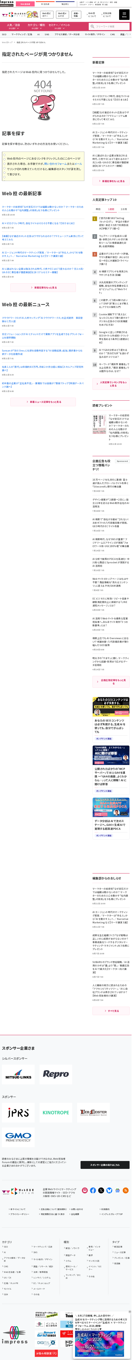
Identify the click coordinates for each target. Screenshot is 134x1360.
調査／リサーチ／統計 (43, 1266)
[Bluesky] (109, 1190)
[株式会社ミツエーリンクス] (18, 1074)
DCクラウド (104, 2)
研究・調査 (113, 2)
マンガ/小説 (94, 1260)
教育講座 (98, 4)
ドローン (91, 4)
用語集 (117, 1263)
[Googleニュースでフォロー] (117, 1190)
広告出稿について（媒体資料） (54, 1209)
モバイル (7, 1288)
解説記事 (118, 1246)
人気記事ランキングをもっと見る (113, 384)
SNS (47, 34)
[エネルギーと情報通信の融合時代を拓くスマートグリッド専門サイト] (46, 1335)
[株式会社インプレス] (14, 1335)
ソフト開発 (89, 2)
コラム (68, 1260)
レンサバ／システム (42, 1277)
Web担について (92, 14)
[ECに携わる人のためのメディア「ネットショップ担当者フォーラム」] (71, 1335)
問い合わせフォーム (55, 164)
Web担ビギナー (46, 14)
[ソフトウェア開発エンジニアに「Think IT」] (71, 1316)
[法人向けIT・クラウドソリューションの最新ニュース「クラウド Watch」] (71, 1325)
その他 (36, 1294)
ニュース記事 (120, 1252)
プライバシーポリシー (19, 1214)
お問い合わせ (77, 1209)
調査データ (70, 1255)
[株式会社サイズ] (93, 1113)
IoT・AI (96, 2)
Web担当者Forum (13, 14)
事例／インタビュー (94, 1248)
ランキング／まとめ (73, 1276)
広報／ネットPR (11, 1283)
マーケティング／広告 (22, 34)
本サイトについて (17, 1209)
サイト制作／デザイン (95, 34)
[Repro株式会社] (56, 1074)
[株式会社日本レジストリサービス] (18, 1113)
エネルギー (83, 4)
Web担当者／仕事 (12, 1272)
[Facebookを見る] (93, 1190)
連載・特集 (76, 14)
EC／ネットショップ (42, 1283)
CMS (112, 34)
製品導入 (65, 4)
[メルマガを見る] (85, 1190)
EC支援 (104, 4)
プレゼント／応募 (122, 1257)
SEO (4, 34)
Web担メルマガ (62, 14)
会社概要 (75, 1214)
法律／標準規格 (41, 1272)
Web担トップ (7, 42)
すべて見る (113, 1010)
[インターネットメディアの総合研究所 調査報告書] (46, 1325)
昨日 (98, 209)
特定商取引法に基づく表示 (53, 1214)
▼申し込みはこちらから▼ (88, 1329)
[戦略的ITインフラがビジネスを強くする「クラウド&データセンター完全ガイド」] (46, 1316)
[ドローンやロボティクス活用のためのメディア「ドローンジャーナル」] (71, 1345)
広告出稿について (107, 14)
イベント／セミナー (95, 1268)
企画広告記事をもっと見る (113, 681)
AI (38, 34)
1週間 (111, 209)
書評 (91, 1255)
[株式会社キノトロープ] (56, 1113)
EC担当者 (45, 4)
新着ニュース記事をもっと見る (45, 401)
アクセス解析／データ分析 (67, 34)
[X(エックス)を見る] (101, 1190)
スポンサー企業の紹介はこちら (105, 1164)
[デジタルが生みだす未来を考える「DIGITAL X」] (46, 1345)
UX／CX (7, 1277)
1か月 (124, 209)
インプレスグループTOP (112, 1214)
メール (78, 164)
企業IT (82, 2)
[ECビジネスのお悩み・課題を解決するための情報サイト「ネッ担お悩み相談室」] (46, 1354)
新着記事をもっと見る (45, 287)
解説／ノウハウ (72, 1248)
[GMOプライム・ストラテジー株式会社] (18, 1137)
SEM (6, 1294)
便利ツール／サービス (72, 1268)
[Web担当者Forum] (18, 1192)
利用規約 (105, 1209)
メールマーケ (39, 1288)
